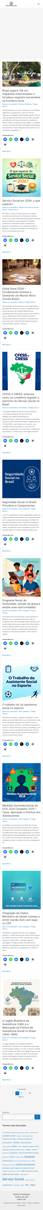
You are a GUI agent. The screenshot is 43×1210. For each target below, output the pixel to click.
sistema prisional (30, 1180)
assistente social (8, 1136)
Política (33, 1161)
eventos (34, 1150)
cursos (16, 1142)
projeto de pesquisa (25, 1164)
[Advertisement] (21, 30)
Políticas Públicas (25, 104)
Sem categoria (24, 509)
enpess (23, 1150)
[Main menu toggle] (38, 4)
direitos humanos (29, 1146)
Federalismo (5, 1153)
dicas (14, 1146)
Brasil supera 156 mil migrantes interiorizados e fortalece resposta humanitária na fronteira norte (21, 95)
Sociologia (16, 1185)
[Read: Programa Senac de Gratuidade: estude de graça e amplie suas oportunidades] (21, 577)
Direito (20, 1146)
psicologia (5, 1168)
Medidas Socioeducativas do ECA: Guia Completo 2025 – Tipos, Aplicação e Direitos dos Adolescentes (21, 810)
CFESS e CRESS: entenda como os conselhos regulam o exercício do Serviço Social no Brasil (20, 399)
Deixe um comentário (9, 104)
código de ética (6, 1146)
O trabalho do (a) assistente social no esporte (19, 706)
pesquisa (30, 1156)
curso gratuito (7, 1142)
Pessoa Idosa (7, 1161)
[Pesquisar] (37, 1117)
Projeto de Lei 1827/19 (8, 1165)
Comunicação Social (27, 1136)
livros (12, 1157)
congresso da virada (9, 1139)
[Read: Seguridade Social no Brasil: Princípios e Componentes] (21, 479)
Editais (21, 302)
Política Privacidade (21, 1194)
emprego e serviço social (11, 1150)
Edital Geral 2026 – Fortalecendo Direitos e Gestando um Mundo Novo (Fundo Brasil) (19, 293)
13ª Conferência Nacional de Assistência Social (15, 1132)
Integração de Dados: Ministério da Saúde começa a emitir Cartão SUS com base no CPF (21, 918)
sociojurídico (7, 1185)
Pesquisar (5, 1112)
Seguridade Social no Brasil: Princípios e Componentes (19, 503)
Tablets (22, 1185)
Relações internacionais (9, 1171)
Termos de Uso (21, 1197)
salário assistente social (29, 1171)
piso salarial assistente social (22, 1161)
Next (21, 1097)
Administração (34, 1132)
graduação (13, 1153)
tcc (27, 1184)
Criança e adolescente (25, 1139)
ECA (37, 1146)
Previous (21, 1089)
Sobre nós (21, 1199)
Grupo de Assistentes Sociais (28, 1153)
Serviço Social (13, 1179)
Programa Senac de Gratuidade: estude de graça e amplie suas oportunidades (21, 604)
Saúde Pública (24, 1174)
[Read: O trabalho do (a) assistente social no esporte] (21, 681)
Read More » (6, 151)
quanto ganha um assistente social (22, 1168)
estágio (28, 1150)
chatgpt (18, 1136)
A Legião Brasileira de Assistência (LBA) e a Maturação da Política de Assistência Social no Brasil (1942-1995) (19, 1027)
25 (30, 1093)
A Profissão (23, 408)
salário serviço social (10, 1174)
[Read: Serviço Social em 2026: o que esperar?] (21, 177)
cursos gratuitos (25, 1142)
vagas (32, 1185)
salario (18, 1171)
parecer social (20, 1157)
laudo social (5, 1157)
